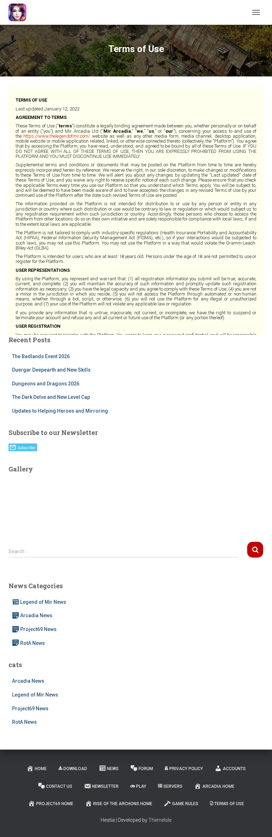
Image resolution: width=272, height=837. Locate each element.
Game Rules (185, 803)
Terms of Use (229, 803)
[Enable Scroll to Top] (258, 823)
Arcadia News (36, 615)
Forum (145, 768)
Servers (172, 786)
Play (141, 786)
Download (75, 768)
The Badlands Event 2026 (41, 356)
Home (41, 768)
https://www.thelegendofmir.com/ (56, 136)
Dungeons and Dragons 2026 (45, 383)
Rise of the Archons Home (122, 803)
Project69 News (38, 629)
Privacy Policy (186, 768)
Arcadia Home (218, 786)
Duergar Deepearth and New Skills (51, 370)
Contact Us (59, 786)
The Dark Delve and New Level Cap (51, 397)
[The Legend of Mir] (20, 12)
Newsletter (105, 786)
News (113, 768)
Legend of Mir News (43, 602)
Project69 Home (54, 803)
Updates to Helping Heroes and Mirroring (60, 411)
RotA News (32, 643)
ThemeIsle (159, 820)
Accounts (234, 768)
